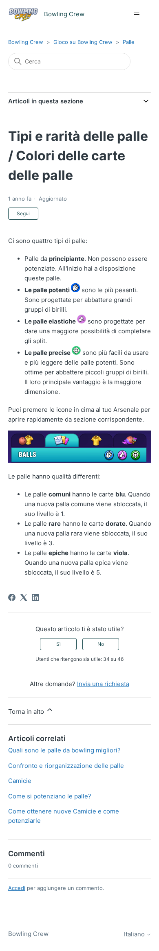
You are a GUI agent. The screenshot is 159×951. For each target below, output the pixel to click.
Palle (129, 42)
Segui (23, 213)
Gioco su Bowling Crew (83, 42)
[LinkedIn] (35, 597)
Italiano (135, 934)
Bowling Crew (25, 42)
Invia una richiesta (103, 684)
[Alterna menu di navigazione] (136, 14)
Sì (58, 644)
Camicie (19, 781)
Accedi (16, 888)
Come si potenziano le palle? (49, 796)
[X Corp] (23, 597)
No (100, 644)
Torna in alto (27, 711)
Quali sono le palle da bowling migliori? (64, 750)
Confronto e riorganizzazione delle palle (66, 766)
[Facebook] (11, 597)
